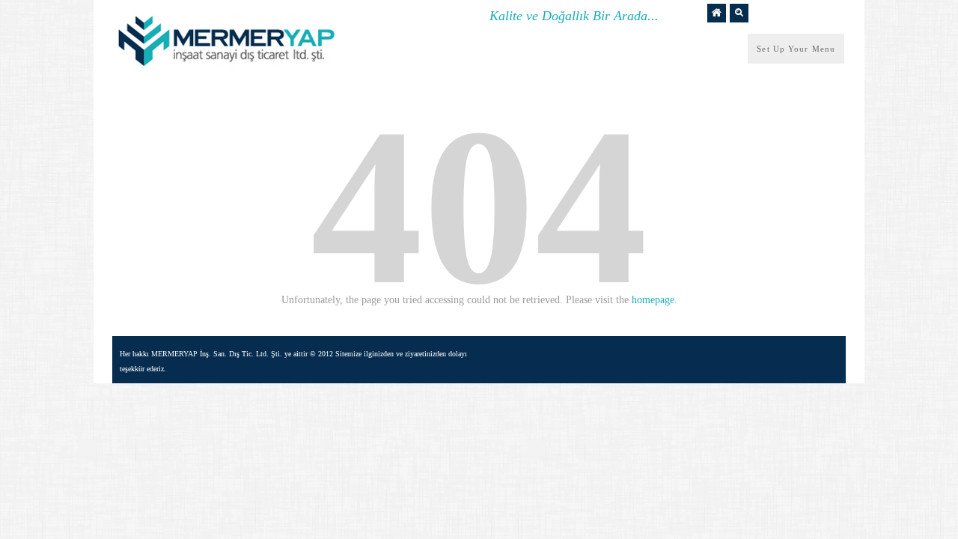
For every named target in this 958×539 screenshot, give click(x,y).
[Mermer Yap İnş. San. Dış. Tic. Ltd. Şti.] (224, 67)
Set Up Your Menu (796, 48)
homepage (653, 299)
